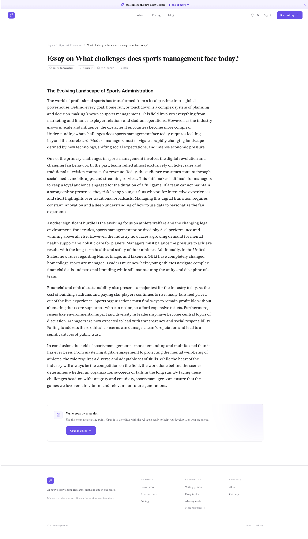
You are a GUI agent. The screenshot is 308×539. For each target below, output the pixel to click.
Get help (234, 494)
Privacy (259, 525)
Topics (51, 45)
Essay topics (192, 494)
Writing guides (193, 487)
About (140, 15)
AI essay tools (149, 494)
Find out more (177, 4)
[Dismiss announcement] (305, 4)
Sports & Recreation (70, 45)
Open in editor (78, 430)
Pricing (156, 15)
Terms (248, 525)
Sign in (268, 15)
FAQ (171, 15)
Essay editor (148, 487)
